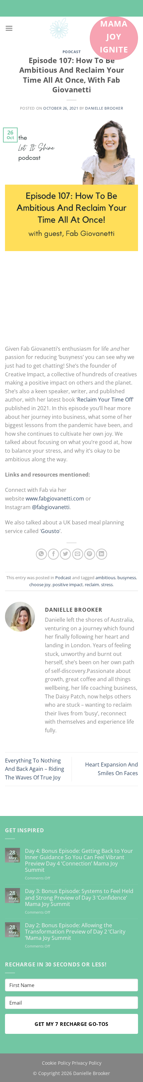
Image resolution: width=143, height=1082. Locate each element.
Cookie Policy (56, 1063)
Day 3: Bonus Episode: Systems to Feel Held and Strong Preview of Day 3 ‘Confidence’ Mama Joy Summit (79, 897)
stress (107, 584)
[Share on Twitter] (65, 554)
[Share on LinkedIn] (101, 554)
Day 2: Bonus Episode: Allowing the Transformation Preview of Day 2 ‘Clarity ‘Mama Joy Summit (75, 932)
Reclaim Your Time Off (105, 399)
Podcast (72, 51)
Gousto (50, 531)
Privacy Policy (86, 1063)
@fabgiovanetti (51, 507)
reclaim (92, 584)
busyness (126, 578)
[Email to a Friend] (77, 554)
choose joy (40, 584)
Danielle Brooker (104, 108)
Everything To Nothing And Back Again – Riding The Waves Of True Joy (34, 769)
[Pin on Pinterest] (89, 554)
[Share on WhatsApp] (41, 554)
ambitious (105, 578)
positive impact (68, 584)
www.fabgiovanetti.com (55, 498)
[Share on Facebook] (53, 554)
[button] (9, 28)
